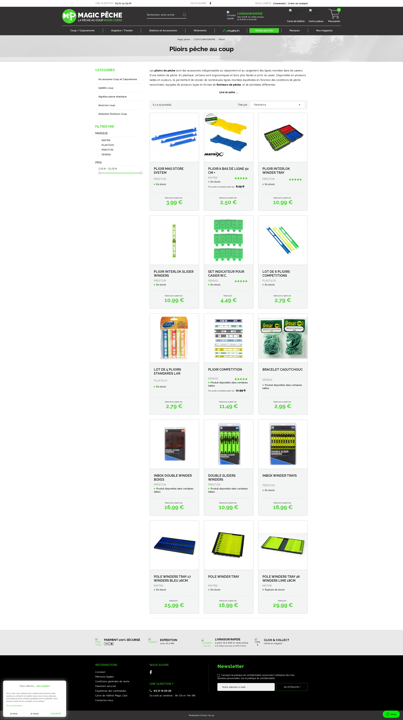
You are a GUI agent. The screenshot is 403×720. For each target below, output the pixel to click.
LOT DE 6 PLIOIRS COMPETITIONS (276, 273)
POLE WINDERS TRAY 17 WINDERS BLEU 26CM (172, 578)
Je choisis (34, 714)
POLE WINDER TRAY (223, 577)
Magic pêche (183, 39)
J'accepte (55, 714)
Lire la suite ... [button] (228, 92)
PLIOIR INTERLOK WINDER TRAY (276, 171)
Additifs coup (105, 88)
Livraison (100, 671)
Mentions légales (104, 676)
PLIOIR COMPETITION (225, 369)
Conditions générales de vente (112, 681)
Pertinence (277, 105)
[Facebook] (210, 3)
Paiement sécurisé (105, 686)
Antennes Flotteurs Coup (112, 114)
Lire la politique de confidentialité (258, 678)
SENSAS (106, 154)
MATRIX (106, 140)
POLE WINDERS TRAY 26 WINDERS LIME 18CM (281, 578)
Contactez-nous (104, 700)
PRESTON (107, 149)
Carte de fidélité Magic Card (111, 695)
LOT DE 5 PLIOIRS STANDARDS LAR (167, 371)
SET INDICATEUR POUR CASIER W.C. (226, 273)
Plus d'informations (14, 706)
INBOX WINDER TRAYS (279, 475)
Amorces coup (106, 105)
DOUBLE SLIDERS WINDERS (222, 477)
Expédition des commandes (110, 690)
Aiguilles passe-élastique (112, 96)
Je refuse (14, 714)
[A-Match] (231, 30)
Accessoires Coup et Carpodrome (117, 79)
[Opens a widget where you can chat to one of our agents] (391, 714)
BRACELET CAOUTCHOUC (282, 369)
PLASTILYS (108, 145)
